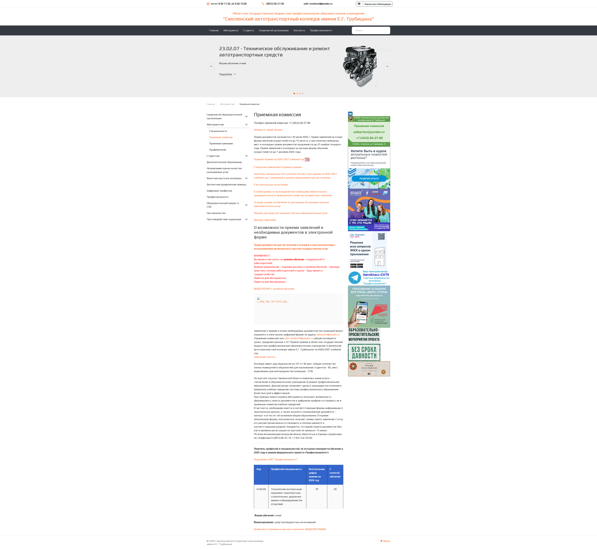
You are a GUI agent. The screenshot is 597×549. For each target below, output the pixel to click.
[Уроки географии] (369, 368)
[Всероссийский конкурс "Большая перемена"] (369, 209)
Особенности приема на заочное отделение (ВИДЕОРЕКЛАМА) (290, 529)
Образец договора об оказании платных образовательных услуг (291, 213)
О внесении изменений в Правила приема (278, 167)
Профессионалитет (218, 196)
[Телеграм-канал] (369, 277)
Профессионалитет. (321, 30)
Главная (213, 30)
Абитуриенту (230, 30)
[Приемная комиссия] (369, 131)
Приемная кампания (221, 143)
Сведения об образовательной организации (224, 116)
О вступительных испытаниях (271, 184)
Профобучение (217, 149)
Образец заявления (265, 219)
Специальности (218, 131)
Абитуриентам (215, 124)
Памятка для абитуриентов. (270, 278)
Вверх (386, 541)
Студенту (248, 30)
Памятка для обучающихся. (270, 281)
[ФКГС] (369, 306)
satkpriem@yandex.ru (328, 334)
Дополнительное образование (224, 162)
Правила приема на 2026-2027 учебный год (279, 159)
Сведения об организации (274, 30)
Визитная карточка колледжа (224, 178)
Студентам (213, 155)
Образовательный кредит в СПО (223, 205)
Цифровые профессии (219, 190)
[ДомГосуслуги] (367, 250)
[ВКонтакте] (350, 113)
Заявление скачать (265, 356)
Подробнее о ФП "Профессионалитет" (276, 459)
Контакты (299, 30)
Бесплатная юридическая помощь (226, 184)
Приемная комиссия (220, 137)
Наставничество (216, 213)
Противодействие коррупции (224, 219)
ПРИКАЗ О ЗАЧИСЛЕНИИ (268, 129)
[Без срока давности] (364, 344)
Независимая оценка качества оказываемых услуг (224, 170)
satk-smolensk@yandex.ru (298, 338)
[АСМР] (369, 167)
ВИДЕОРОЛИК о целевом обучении (274, 288)
